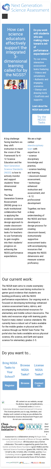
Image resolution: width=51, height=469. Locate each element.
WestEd (14, 439)
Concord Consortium (14, 442)
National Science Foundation (15, 449)
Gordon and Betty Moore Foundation (17, 447)
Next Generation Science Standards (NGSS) (13, 169)
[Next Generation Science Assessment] (25, 5)
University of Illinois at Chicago (30, 439)
